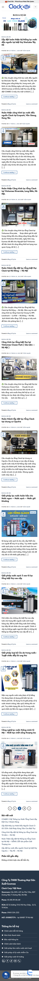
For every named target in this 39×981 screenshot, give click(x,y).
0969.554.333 (13, 912)
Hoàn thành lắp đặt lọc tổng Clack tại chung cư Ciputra (18, 420)
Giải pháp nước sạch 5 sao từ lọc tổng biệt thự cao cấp (17, 576)
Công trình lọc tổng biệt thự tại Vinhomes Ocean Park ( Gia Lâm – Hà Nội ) (18, 345)
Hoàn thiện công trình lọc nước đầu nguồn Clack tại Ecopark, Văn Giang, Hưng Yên (19, 115)
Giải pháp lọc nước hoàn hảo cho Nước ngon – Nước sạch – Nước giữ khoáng (19, 498)
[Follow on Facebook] (7, 961)
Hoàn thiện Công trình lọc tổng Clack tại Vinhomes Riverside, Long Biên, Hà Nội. (19, 191)
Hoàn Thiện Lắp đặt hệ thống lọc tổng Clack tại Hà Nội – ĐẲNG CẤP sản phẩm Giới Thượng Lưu (19, 841)
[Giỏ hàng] (35, 7)
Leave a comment (31, 104)
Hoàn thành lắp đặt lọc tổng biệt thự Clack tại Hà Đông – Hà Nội (19, 269)
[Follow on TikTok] (11, 961)
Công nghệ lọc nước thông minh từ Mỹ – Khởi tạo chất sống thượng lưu (19, 731)
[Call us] (19, 961)
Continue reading (9, 96)
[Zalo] (3, 961)
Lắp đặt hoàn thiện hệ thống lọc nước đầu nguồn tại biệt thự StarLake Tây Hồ (19, 42)
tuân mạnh (26, 50)
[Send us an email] (15, 961)
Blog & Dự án (6, 37)
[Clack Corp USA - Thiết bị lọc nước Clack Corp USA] (19, 7)
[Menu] (3, 7)
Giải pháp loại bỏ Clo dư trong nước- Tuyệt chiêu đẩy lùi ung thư (19, 654)
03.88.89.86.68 (13, 900)
